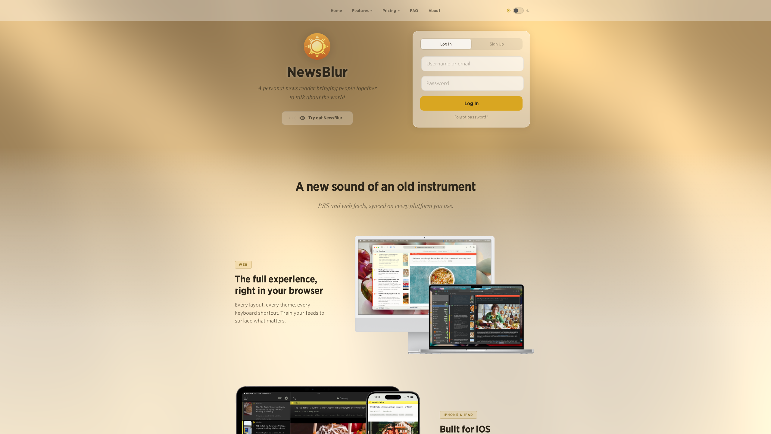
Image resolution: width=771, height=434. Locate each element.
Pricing (389, 10)
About (435, 10)
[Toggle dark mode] (518, 11)
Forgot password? (471, 117)
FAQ (414, 10)
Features (360, 10)
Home (336, 10)
